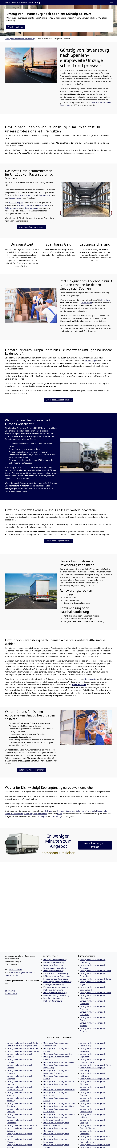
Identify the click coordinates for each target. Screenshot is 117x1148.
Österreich (80, 811)
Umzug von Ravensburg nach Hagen (59, 1106)
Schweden (42, 813)
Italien (7, 813)
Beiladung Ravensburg (53, 998)
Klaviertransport (16, 202)
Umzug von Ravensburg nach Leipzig (23, 1051)
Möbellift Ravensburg (52, 1001)
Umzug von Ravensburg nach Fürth (95, 1065)
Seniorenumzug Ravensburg (55, 979)
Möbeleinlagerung (25, 205)
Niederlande (101, 811)
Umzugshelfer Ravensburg (55, 992)
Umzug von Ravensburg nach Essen (22, 1048)
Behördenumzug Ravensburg (56, 995)
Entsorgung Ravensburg (54, 984)
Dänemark (70, 811)
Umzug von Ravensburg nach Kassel (59, 1103)
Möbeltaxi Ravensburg (53, 990)
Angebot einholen (15, 27)
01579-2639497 (15, 969)
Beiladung (105, 300)
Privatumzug (86, 302)
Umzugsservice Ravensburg (55, 959)
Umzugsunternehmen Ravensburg (22, 2)
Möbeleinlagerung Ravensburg (56, 976)
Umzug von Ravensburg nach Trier (95, 1144)
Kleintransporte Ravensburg (55, 987)
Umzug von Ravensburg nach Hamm (59, 1114)
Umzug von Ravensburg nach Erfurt (58, 1089)
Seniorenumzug (32, 208)
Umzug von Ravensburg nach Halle (58, 1062)
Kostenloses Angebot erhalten (31, 227)
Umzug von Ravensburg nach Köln (22, 1125)
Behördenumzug (12, 208)
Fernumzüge (90, 360)
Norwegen (42, 816)
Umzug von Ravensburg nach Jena (95, 1136)
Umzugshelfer (90, 679)
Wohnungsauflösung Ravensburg (58, 981)
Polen (59, 813)
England (33, 813)
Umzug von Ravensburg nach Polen (95, 970)
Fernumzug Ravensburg (53, 965)
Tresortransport (15, 198)
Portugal (61, 811)
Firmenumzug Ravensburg (54, 968)
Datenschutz (11, 993)
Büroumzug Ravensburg (54, 962)
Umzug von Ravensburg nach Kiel (57, 1054)
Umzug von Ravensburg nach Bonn (22, 1046)
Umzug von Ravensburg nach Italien (95, 992)
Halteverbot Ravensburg (54, 970)
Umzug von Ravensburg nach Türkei (95, 979)
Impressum (10, 991)
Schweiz (48, 811)
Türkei (26, 813)
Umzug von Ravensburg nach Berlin (22, 1043)
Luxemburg (56, 816)
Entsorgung (42, 205)
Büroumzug (44, 195)
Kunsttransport (24, 195)
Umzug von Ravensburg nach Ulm (94, 1078)
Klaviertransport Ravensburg (55, 973)
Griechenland (17, 813)
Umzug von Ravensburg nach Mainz (59, 1081)
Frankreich (90, 811)
